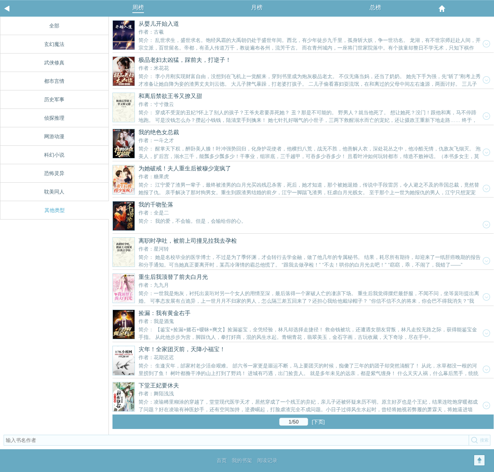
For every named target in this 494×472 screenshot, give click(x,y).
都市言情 (54, 81)
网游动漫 (54, 136)
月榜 (257, 7)
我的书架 (242, 460)
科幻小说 (54, 155)
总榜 (375, 7)
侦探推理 (54, 118)
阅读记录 (267, 460)
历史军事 (54, 99)
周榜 (138, 7)
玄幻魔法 (54, 44)
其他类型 (54, 210)
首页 (222, 460)
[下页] (318, 422)
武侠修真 (54, 62)
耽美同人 (54, 192)
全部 (54, 26)
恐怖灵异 (54, 173)
